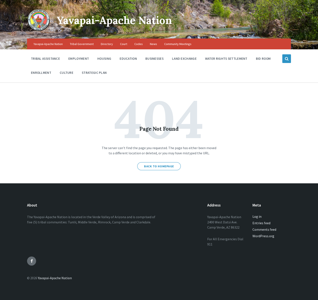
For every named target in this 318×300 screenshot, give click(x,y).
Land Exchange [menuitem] (184, 58)
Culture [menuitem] (66, 73)
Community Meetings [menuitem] (177, 44)
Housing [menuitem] (104, 58)
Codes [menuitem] (138, 44)
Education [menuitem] (128, 58)
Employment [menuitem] (78, 58)
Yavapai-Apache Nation (114, 20)
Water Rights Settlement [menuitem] (226, 58)
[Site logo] (38, 30)
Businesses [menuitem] (154, 58)
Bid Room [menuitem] (263, 58)
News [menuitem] (153, 44)
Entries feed (261, 223)
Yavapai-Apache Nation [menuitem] (48, 44)
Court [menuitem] (123, 44)
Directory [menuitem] (107, 44)
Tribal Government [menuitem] (82, 44)
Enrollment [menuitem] (41, 73)
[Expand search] (286, 58)
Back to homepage (159, 166)
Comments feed (264, 229)
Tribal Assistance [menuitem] (45, 58)
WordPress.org (263, 236)
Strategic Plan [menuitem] (94, 73)
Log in (257, 216)
